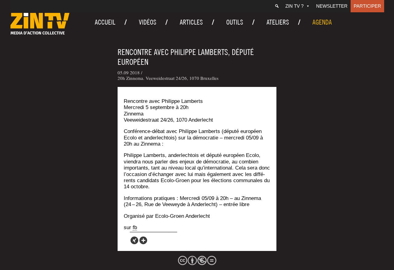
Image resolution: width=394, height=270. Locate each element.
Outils (234, 22)
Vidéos (147, 22)
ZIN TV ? (294, 6)
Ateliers (278, 22)
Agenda (322, 22)
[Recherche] (276, 6)
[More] (143, 240)
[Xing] (134, 240)
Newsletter (332, 6)
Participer (367, 6)
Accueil (105, 22)
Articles (191, 22)
